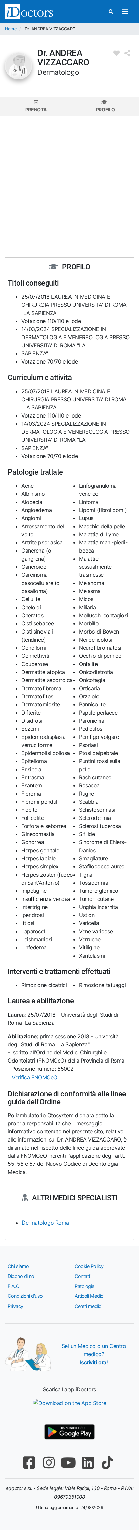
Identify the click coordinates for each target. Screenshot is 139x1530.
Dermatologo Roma (45, 1222)
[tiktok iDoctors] (107, 1462)
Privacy (15, 1306)
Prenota (36, 109)
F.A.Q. (14, 1286)
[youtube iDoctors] (68, 1462)
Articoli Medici (89, 1296)
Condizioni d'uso (25, 1296)
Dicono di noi (21, 1276)
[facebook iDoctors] (29, 1462)
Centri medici (88, 1306)
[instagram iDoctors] (48, 1462)
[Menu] (125, 11)
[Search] (111, 11)
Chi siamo (18, 1266)
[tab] (36, 106)
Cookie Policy (89, 1266)
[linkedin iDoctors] (87, 1462)
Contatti (83, 1276)
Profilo (105, 109)
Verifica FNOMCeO (34, 1077)
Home (10, 28)
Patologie (84, 1286)
